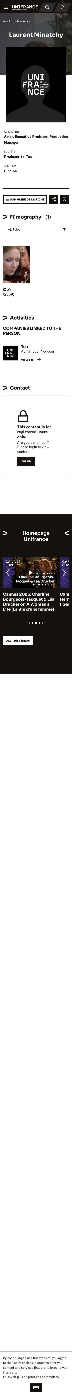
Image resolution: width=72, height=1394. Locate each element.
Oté (7, 289)
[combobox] (36, 229)
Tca (29, 156)
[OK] (36, 1387)
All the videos (18, 640)
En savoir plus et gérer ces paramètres (31, 1377)
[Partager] (53, 199)
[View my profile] (62, 7)
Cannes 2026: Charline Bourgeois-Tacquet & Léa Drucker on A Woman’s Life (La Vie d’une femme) (28, 602)
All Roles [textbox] (14, 229)
